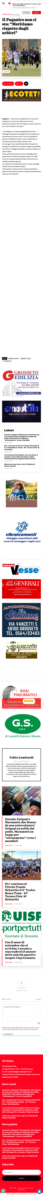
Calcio (6, 71)
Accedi (38, 999)
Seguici (36, 13)
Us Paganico (7, 361)
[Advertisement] (21, 266)
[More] (26, 84)
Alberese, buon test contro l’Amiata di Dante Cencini (19, 465)
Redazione (8, 845)
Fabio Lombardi (7, 14)
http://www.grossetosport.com (21, 761)
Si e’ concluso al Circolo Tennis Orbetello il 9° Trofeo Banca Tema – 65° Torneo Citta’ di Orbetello (21, 447)
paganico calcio (25, 358)
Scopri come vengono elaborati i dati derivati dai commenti (21, 1028)
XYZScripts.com (32, 1194)
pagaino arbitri (13, 358)
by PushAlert (16, 15)
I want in (21, 1178)
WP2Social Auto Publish (13, 1194)
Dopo (26, 13)
